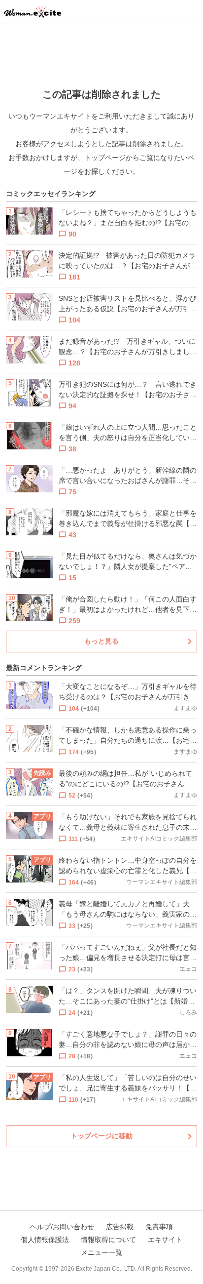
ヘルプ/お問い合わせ (62, 1227)
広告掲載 (120, 1227)
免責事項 (159, 1227)
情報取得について (108, 1240)
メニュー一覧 (101, 1252)
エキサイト (165, 1240)
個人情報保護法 (45, 1240)
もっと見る (101, 641)
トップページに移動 (101, 1136)
